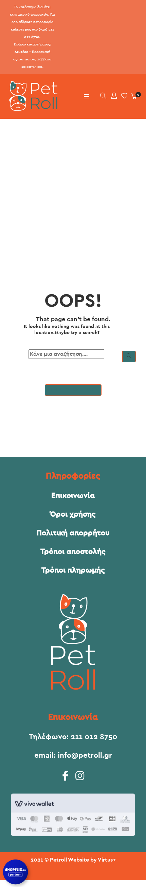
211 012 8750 (94, 736)
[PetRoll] (31, 108)
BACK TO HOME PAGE (73, 390)
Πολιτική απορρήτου (73, 533)
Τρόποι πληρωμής (73, 570)
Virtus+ (107, 860)
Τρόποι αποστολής (73, 551)
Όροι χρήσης (73, 514)
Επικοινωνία (73, 495)
